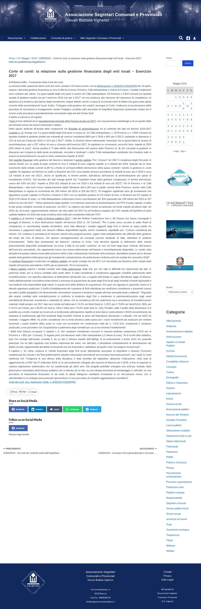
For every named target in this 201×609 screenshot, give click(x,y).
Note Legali (167, 579)
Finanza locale (174, 404)
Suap (169, 524)
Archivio (170, 351)
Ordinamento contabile (178, 430)
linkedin (39, 409)
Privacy (170, 468)
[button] (23, 38)
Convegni (171, 367)
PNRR (169, 457)
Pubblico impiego (175, 492)
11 (187, 106)
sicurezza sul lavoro (176, 519)
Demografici (172, 377)
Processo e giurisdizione (179, 482)
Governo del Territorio (177, 414)
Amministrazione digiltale (179, 331)
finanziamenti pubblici (177, 409)
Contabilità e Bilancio (177, 361)
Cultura (170, 372)
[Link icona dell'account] (194, 38)
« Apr (176, 151)
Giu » (183, 151)
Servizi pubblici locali (177, 508)
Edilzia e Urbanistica (177, 383)
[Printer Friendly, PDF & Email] (23, 392)
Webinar (170, 545)
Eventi (169, 398)
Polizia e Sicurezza (176, 462)
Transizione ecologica (177, 529)
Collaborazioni (38, 38)
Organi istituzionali (176, 441)
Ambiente (171, 326)
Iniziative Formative (176, 420)
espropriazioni (173, 393)
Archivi (169, 287)
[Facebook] (188, 38)
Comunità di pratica (61, 38)
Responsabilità (174, 498)
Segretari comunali (176, 503)
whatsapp (74, 409)
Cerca (169, 58)
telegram (94, 409)
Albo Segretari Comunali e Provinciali (100, 38)
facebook (20, 409)
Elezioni (170, 388)
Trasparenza (172, 535)
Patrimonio (172, 452)
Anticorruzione (173, 337)
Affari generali (173, 321)
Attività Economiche (176, 356)
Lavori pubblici (174, 425)
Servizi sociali (173, 514)
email (56, 409)
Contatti (167, 572)
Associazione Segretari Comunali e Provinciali (113, 14)
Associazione (15, 38)
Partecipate (172, 446)
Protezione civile (175, 487)
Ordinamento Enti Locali (178, 436)
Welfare (170, 551)
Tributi (169, 540)
